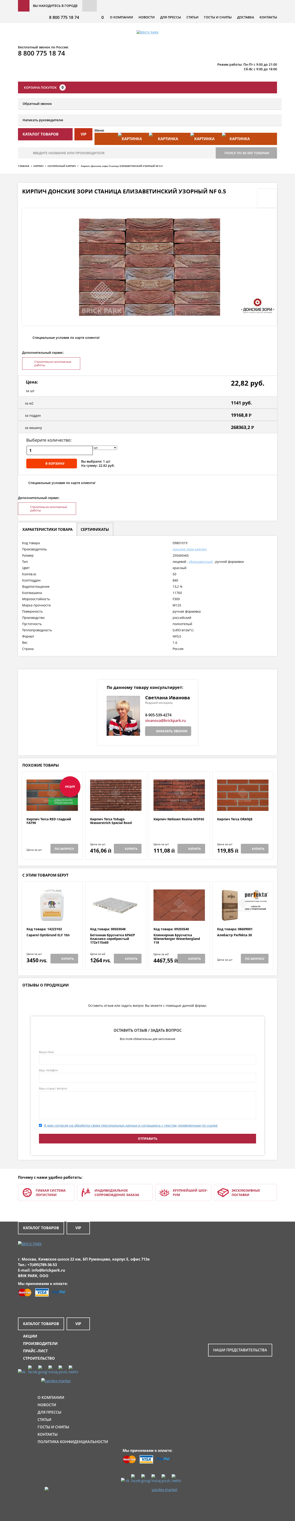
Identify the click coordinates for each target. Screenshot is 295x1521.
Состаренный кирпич (61, 166)
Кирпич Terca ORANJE (235, 819)
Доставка (245, 17)
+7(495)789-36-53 (42, 1264)
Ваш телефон (48, 1070)
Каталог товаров (41, 1227)
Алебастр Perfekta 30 (234, 935)
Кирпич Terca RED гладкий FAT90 (49, 821)
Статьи (192, 17)
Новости (147, 17)
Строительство (39, 1358)
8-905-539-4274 (158, 715)
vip (83, 134)
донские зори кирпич (190, 549)
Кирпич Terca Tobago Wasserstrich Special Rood (111, 821)
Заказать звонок (171, 731)
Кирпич (38, 166)
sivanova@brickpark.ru (165, 720)
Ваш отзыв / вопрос (53, 1088)
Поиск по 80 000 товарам (246, 153)
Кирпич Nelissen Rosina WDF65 (178, 819)
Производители (40, 1343)
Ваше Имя (46, 1052)
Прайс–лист (35, 1350)
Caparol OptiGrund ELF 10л (48, 935)
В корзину (55, 463)
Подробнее (52, 806)
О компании (121, 17)
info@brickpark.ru (48, 1270)
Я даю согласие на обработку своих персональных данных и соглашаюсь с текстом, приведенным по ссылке (131, 1125)
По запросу (64, 849)
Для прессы (170, 17)
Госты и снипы (218, 17)
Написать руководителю (43, 120)
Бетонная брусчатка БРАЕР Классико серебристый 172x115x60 (112, 938)
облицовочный (201, 561)
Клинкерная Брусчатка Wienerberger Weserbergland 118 (176, 938)
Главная (23, 166)
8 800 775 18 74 (64, 17)
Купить (131, 849)
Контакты (268, 17)
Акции (30, 1336)
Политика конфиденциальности (73, 1441)
